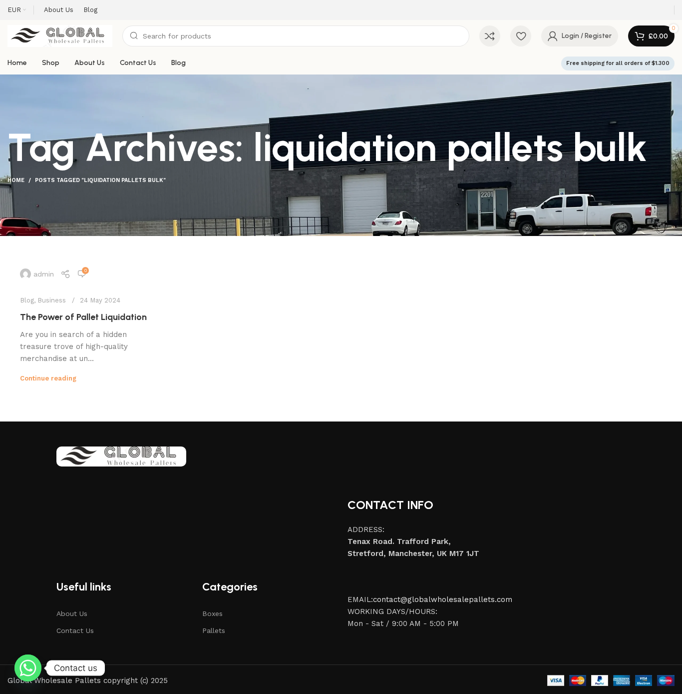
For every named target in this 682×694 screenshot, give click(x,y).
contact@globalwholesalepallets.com (442, 599)
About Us (71, 614)
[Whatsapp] (27, 668)
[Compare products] (489, 36)
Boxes (212, 614)
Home (15, 180)
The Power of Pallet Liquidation (83, 317)
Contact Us (75, 630)
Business (51, 300)
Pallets (213, 630)
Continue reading (48, 378)
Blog (27, 300)
